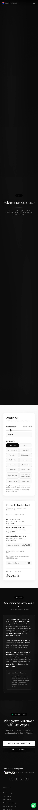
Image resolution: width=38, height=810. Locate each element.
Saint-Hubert (12, 475)
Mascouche (26, 465)
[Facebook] (16, 779)
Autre (25, 445)
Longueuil (12, 465)
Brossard (26, 450)
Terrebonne (26, 481)
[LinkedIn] (21, 779)
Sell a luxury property (9, 803)
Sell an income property (10, 806)
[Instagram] (11, 779)
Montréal (12, 445)
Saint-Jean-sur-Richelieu (25, 475)
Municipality (10, 441)
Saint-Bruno (25, 469)
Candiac (12, 455)
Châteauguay (25, 455)
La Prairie (12, 460)
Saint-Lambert (12, 481)
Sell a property (7, 793)
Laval (25, 460)
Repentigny (12, 469)
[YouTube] (27, 779)
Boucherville (12, 450)
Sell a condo (7, 796)
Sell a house (7, 799)
